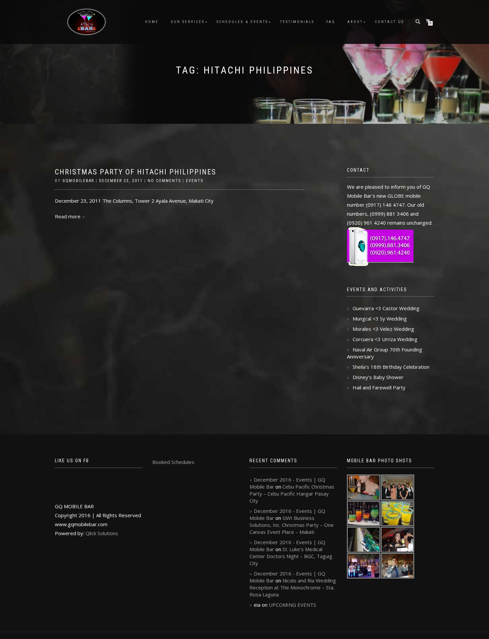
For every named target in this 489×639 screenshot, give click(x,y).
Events (194, 180)
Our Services (188, 22)
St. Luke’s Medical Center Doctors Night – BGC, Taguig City (290, 556)
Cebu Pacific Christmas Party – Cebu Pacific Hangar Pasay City (291, 493)
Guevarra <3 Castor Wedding (386, 308)
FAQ (330, 22)
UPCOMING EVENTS (292, 604)
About (355, 22)
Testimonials (297, 22)
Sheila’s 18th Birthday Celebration (391, 366)
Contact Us (389, 22)
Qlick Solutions (101, 533)
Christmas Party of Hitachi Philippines (135, 172)
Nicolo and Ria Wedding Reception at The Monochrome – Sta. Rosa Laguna (292, 587)
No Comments (164, 180)
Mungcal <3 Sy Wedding (380, 318)
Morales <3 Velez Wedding (383, 328)
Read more (68, 216)
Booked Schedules (173, 462)
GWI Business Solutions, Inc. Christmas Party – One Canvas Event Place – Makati (291, 525)
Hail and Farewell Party (379, 387)
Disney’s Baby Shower (378, 377)
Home (152, 22)
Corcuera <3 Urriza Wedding (385, 339)
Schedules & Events (242, 22)
